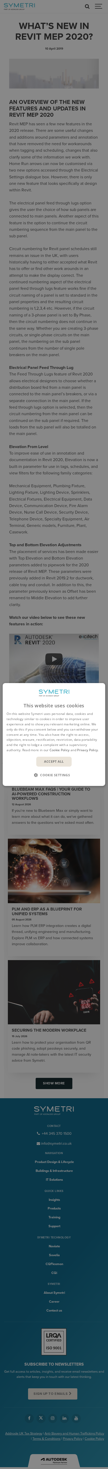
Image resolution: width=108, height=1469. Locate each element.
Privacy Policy (87, 750)
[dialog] (54, 734)
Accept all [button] (54, 761)
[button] (54, 775)
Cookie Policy (60, 750)
